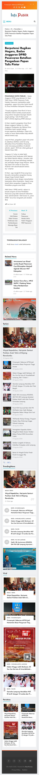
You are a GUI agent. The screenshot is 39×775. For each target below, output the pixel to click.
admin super (10, 68)
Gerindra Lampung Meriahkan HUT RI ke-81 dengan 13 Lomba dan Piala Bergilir (24, 386)
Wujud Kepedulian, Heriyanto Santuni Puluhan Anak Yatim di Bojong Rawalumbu (18, 353)
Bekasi (7, 490)
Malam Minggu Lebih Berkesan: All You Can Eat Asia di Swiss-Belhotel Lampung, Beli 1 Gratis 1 (24, 375)
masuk (16, 244)
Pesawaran (9, 43)
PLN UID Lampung (20, 540)
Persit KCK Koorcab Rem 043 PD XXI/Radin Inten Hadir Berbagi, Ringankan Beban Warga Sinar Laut (24, 410)
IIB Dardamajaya (20, 508)
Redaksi (24, 770)
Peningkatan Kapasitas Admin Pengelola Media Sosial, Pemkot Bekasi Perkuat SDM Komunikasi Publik (23, 433)
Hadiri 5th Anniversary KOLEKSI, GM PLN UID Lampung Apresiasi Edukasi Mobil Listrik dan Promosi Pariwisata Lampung (23, 398)
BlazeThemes (28, 767)
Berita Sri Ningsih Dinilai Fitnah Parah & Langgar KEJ (22, 453)
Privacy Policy (16, 770)
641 (8, 462)
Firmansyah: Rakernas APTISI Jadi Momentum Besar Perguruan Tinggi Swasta (14, 4)
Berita (11, 490)
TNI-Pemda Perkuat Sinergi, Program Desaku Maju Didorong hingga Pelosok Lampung (24, 421)
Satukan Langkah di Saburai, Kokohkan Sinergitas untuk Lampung (24, 444)
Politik (17, 529)
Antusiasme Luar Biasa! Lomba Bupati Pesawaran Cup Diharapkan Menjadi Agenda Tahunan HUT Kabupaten (23, 266)
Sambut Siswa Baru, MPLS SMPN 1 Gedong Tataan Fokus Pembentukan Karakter (23, 284)
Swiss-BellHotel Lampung (23, 518)
